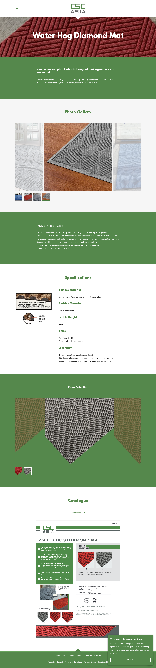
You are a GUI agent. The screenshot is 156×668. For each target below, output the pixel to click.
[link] (78, 8)
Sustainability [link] (103, 662)
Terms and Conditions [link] (73, 662)
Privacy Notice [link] (90, 662)
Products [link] (51, 662)
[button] (17, 8)
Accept (130, 660)
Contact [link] (59, 662)
